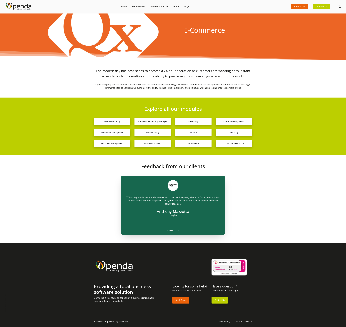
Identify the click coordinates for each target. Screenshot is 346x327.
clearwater (123, 321)
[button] (167, 230)
